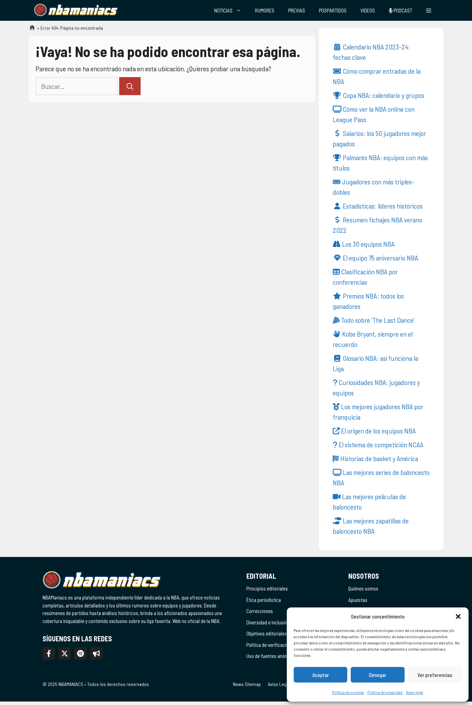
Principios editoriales (267, 588)
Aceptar (320, 675)
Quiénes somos (363, 588)
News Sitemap (247, 684)
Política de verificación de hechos (279, 645)
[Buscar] (130, 86)
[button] (458, 616)
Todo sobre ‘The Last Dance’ (377, 320)
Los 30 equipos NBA (368, 244)
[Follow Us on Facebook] (49, 653)
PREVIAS (296, 10)
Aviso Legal (279, 684)
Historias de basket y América (378, 458)
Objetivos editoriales (266, 633)
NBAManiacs (29, 29)
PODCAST (402, 10)
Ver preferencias (434, 675)
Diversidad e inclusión (267, 622)
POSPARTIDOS (333, 10)
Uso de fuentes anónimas (271, 656)
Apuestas (357, 600)
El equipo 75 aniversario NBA (379, 258)
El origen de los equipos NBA (378, 431)
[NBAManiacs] (76, 10)
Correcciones (259, 611)
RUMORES (264, 10)
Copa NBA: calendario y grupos (382, 95)
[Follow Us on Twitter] (64, 653)
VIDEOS (367, 10)
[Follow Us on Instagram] (80, 653)
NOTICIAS (223, 10)
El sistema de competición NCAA (380, 444)
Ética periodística (263, 600)
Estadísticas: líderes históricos (382, 206)
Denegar (377, 675)
